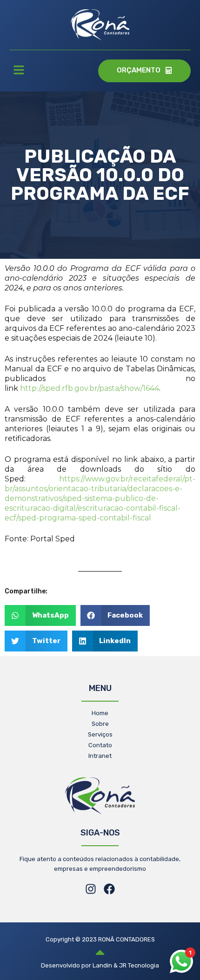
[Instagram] (90, 888)
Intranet (100, 755)
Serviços (100, 734)
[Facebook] (109, 888)
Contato (100, 745)
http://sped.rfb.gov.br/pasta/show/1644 (89, 388)
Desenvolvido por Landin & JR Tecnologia (100, 965)
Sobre (100, 723)
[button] (18, 71)
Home (100, 713)
